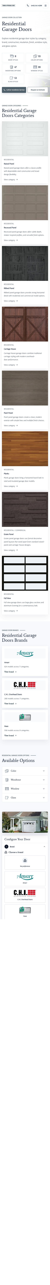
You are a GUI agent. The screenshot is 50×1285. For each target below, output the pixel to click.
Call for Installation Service (15, 90)
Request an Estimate (38, 90)
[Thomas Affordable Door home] (8, 5)
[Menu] (45, 5)
